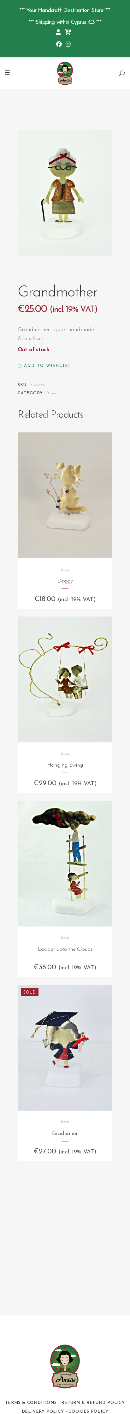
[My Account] (58, 33)
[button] (44, 366)
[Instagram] (68, 45)
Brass (51, 393)
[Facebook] (59, 45)
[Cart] (68, 33)
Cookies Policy (88, 1412)
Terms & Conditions (30, 1403)
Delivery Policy (43, 1412)
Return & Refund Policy (93, 1403)
